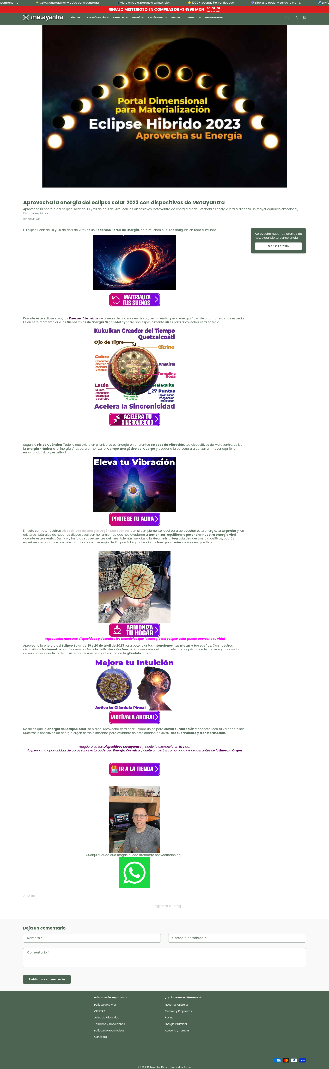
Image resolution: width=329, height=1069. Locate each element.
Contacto (100, 1037)
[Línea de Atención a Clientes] (134, 819)
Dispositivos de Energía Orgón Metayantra (96, 531)
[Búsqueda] (287, 17)
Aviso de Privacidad (106, 1017)
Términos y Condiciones (109, 1024)
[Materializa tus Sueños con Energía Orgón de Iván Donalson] (134, 262)
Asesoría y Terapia (177, 1030)
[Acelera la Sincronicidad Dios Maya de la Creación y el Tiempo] (134, 368)
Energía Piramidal (176, 1024)
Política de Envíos (105, 1004)
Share (31, 896)
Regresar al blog (167, 906)
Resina (169, 1017)
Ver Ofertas (278, 246)
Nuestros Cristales (176, 1004)
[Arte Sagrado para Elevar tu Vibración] (134, 484)
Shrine (187, 1067)
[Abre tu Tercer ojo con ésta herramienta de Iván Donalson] (134, 684)
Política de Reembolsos (109, 1030)
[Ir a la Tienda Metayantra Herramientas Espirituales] (134, 769)
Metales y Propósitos (178, 1011)
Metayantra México (158, 1067)
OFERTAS (99, 1011)
